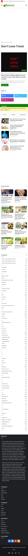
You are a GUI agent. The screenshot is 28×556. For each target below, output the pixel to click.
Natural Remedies (6, 377)
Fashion (3, 314)
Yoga (3, 428)
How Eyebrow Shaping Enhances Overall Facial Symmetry (15, 1)
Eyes (3, 307)
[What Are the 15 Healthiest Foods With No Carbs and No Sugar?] (7, 209)
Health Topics (5, 335)
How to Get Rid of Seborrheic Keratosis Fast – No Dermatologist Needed (17, 147)
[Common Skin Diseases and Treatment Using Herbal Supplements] (5, 127)
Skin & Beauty (5, 396)
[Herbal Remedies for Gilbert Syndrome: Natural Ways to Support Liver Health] (21, 209)
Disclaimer (3, 524)
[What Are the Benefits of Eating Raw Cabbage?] (7, 240)
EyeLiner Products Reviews (8, 305)
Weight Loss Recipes (6, 419)
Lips (3, 360)
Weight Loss (4, 417)
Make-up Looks (5, 369)
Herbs (3, 343)
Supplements (5, 400)
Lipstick (3, 362)
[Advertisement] (14, 23)
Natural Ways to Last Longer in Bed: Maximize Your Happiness (17, 140)
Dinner (3, 299)
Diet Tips (4, 297)
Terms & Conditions (5, 532)
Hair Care (4, 328)
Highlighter (4, 345)
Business (4, 284)
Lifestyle (4, 358)
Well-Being (4, 424)
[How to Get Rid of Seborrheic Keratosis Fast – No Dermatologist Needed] (5, 148)
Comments (22, 114)
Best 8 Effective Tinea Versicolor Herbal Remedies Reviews (18, 119)
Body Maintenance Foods (7, 280)
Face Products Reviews (7, 311)
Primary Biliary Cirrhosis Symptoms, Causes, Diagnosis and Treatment (17, 133)
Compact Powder (6, 288)
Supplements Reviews (7, 402)
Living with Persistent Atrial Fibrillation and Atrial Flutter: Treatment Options (6, 200)
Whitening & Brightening (7, 426)
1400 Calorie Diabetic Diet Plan (9, 261)
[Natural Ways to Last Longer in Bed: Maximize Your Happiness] (5, 141)
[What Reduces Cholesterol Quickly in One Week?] (7, 225)
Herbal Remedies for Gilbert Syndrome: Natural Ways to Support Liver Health (20, 216)
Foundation (4, 318)
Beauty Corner (5, 275)
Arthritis (3, 269)
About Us (3, 522)
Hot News (4, 347)
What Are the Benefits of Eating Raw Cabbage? (6, 247)
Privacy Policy (4, 526)
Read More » (4, 85)
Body (3, 278)
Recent (13, 114)
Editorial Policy (4, 530)
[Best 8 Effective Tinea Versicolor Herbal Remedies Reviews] (5, 120)
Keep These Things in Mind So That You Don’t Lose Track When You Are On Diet (13, 77)
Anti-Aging (4, 267)
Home (3, 42)
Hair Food (4, 330)
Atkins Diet (4, 271)
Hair (3, 326)
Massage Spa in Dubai (7, 371)
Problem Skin (5, 383)
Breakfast (4, 282)
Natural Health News (6, 73)
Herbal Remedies (5, 341)
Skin (3, 394)
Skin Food (4, 398)
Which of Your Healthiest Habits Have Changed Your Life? (20, 232)
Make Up (4, 366)
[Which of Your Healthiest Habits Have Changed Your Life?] (21, 225)
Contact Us (3, 528)
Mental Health (5, 373)
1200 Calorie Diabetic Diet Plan (8, 259)
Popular (4, 114)
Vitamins (4, 413)
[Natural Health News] (8, 5)
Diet (3, 294)
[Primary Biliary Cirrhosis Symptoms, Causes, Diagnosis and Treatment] (5, 134)
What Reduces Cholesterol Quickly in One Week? (6, 232)
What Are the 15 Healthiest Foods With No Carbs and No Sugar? (7, 215)
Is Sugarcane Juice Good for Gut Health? (20, 246)
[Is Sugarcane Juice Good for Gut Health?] (21, 240)
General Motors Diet (6, 322)
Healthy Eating (5, 339)
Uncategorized (5, 409)
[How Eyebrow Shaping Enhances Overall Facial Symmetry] (21, 192)
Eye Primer (4, 303)
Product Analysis (5, 385)
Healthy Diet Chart (6, 337)
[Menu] (1, 5)
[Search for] (26, 5)
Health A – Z (4, 333)
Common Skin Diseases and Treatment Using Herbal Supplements (17, 126)
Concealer (4, 290)
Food (3, 316)
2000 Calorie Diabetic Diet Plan (9, 263)
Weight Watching (5, 421)
